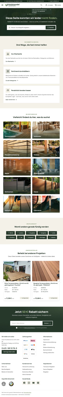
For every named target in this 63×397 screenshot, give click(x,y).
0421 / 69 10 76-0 (10, 99)
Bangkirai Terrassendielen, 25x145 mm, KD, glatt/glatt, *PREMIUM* (45, 284)
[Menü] (2, 5)
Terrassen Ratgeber (49, 366)
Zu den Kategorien (11, 80)
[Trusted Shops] (11, 384)
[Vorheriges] (4, 281)
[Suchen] (41, 5)
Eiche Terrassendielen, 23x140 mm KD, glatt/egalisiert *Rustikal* (17, 284)
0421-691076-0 (54, 1)
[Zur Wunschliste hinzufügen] (28, 263)
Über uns (4, 366)
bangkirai (43, 233)
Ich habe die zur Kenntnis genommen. (32, 327)
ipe (21, 237)
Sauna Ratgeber (47, 369)
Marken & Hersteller (7, 372)
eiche (53, 233)
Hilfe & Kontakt (26, 374)
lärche (11, 233)
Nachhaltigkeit (6, 369)
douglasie (32, 233)
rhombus (12, 237)
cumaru (21, 233)
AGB (44, 344)
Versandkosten (27, 392)
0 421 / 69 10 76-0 (9, 348)
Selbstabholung (27, 369)
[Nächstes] (59, 281)
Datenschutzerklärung (29, 327)
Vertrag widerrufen (9, 352)
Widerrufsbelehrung (49, 347)
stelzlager (42, 237)
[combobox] (28, 27)
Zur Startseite (10, 61)
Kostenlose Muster (27, 372)
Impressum (46, 339)
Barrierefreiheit (47, 350)
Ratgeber (45, 372)
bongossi (31, 237)
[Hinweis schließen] (50, 9)
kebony (53, 237)
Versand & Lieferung (28, 366)
